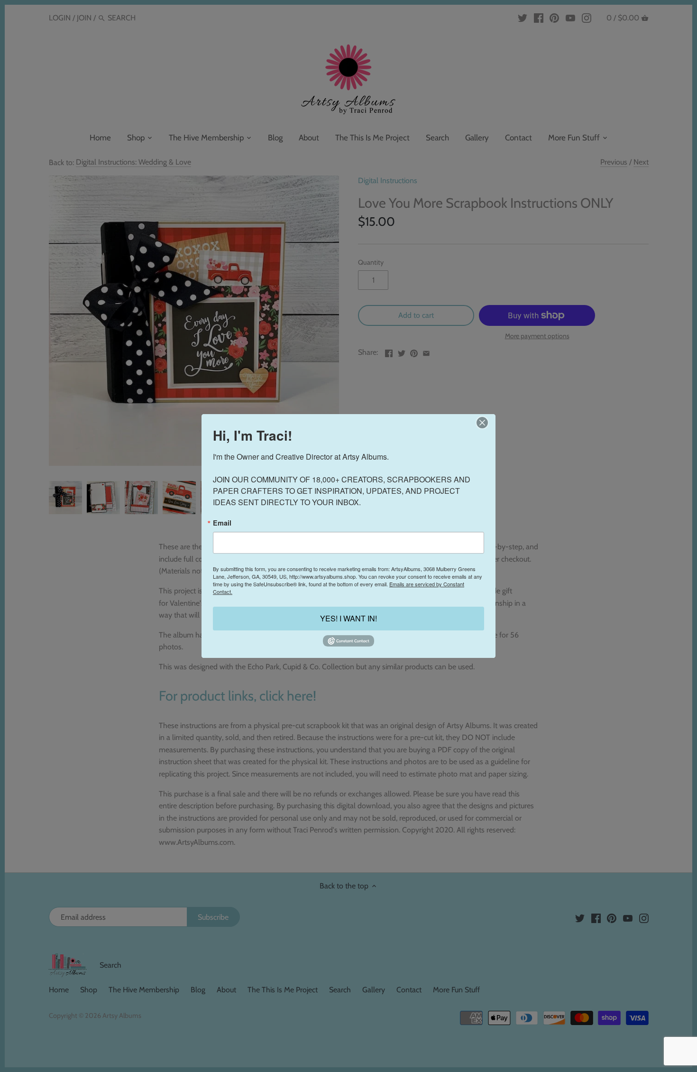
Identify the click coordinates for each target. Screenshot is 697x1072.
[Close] (482, 422)
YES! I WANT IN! (348, 618)
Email (222, 522)
